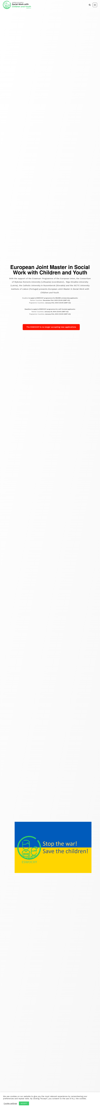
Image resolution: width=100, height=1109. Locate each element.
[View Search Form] (89, 5)
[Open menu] (95, 5)
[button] (51, 327)
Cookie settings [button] (10, 1103)
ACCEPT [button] (24, 1103)
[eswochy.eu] (17, 5)
